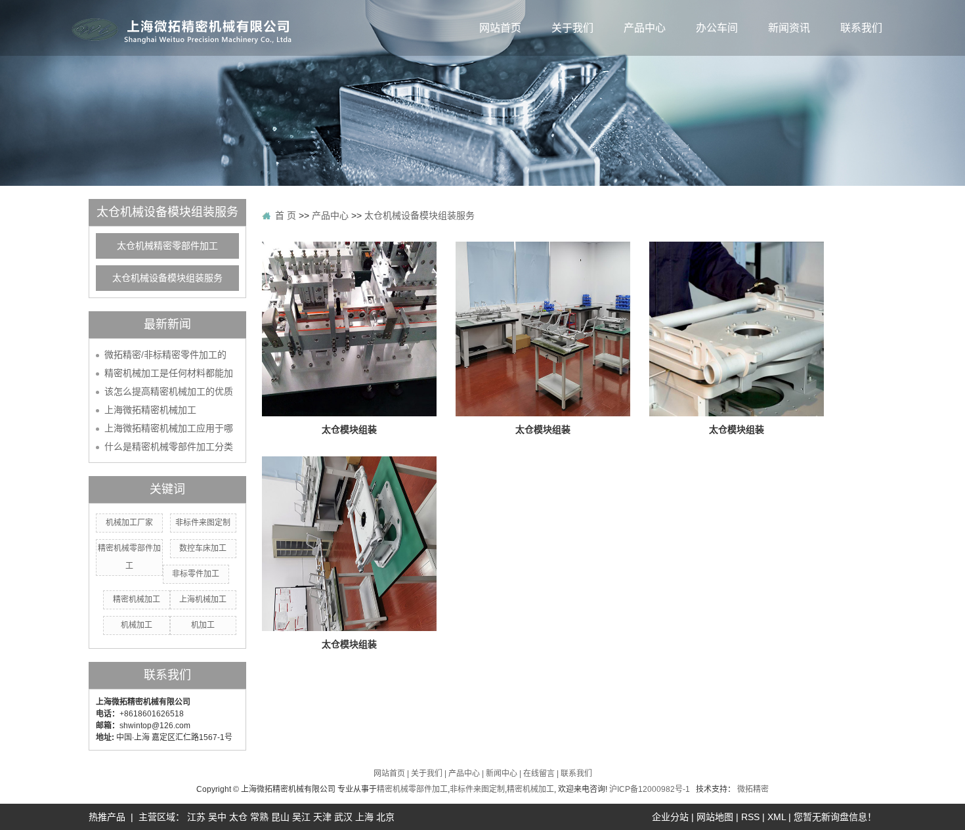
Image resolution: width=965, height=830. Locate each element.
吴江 (301, 817)
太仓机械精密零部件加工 (167, 246)
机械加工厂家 (129, 522)
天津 (322, 817)
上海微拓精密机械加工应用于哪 (168, 428)
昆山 (280, 817)
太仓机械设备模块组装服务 (167, 278)
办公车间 (717, 27)
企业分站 (670, 817)
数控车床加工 (202, 548)
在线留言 (539, 773)
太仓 (238, 817)
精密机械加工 (136, 599)
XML (776, 817)
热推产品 (107, 817)
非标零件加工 (195, 574)
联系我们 (861, 27)
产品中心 (645, 27)
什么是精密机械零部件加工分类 (168, 446)
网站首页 (500, 27)
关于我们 (572, 27)
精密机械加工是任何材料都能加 (168, 373)
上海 (364, 817)
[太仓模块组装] (349, 328)
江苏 (196, 817)
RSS (750, 817)
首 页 (285, 215)
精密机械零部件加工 (412, 789)
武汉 (343, 817)
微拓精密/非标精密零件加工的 (165, 354)
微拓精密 (753, 789)
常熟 (259, 817)
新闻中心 (501, 773)
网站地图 (715, 817)
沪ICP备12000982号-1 (649, 789)
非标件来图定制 (202, 522)
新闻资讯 (789, 27)
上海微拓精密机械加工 (150, 409)
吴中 (217, 817)
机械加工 (136, 625)
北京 (385, 817)
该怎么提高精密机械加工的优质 (168, 391)
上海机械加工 (202, 599)
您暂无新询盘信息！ (835, 817)
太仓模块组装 (349, 429)
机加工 (203, 625)
